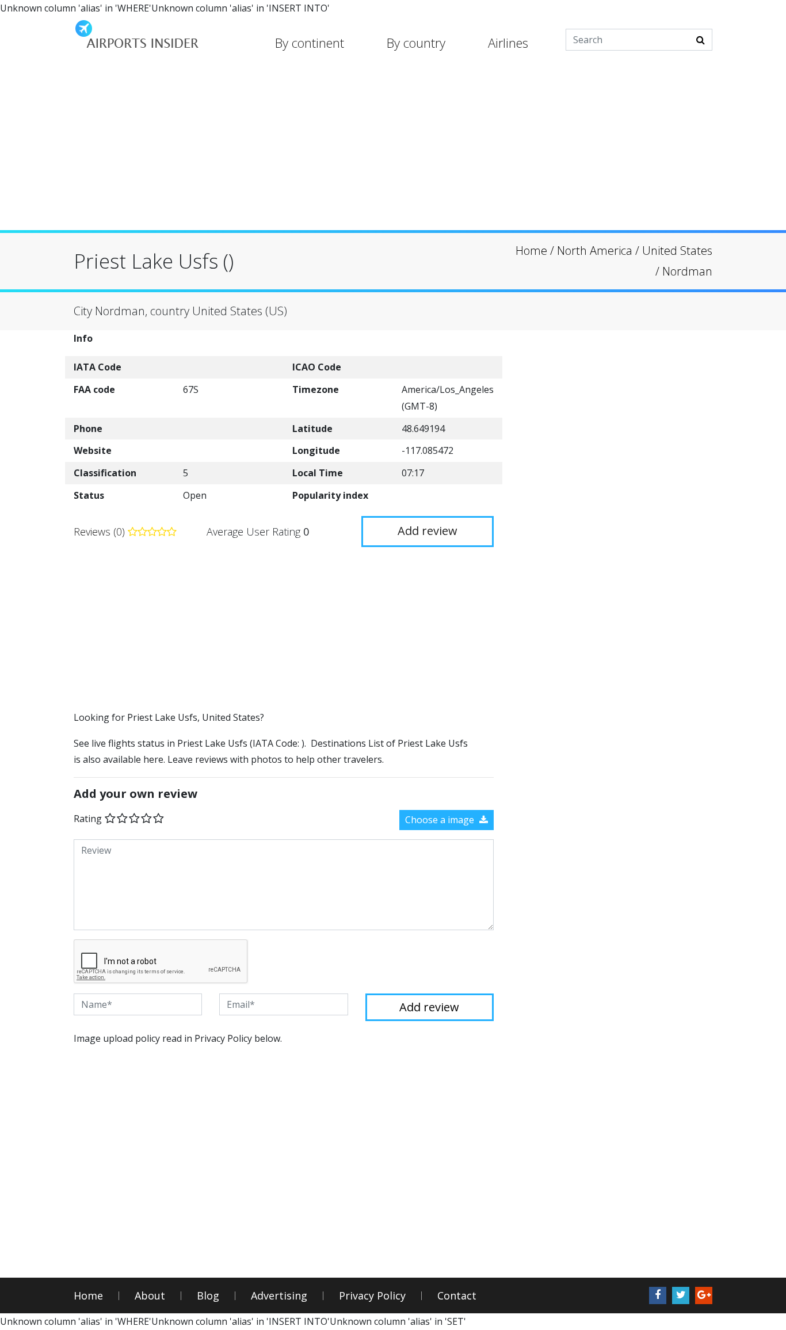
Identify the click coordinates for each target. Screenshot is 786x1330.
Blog (208, 1295)
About (150, 1295)
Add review (427, 530)
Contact (456, 1295)
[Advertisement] (393, 149)
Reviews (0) (101, 531)
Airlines (508, 42)
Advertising (279, 1295)
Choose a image (440, 819)
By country (416, 42)
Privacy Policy (372, 1295)
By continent (309, 42)
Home (88, 1295)
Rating (88, 818)
